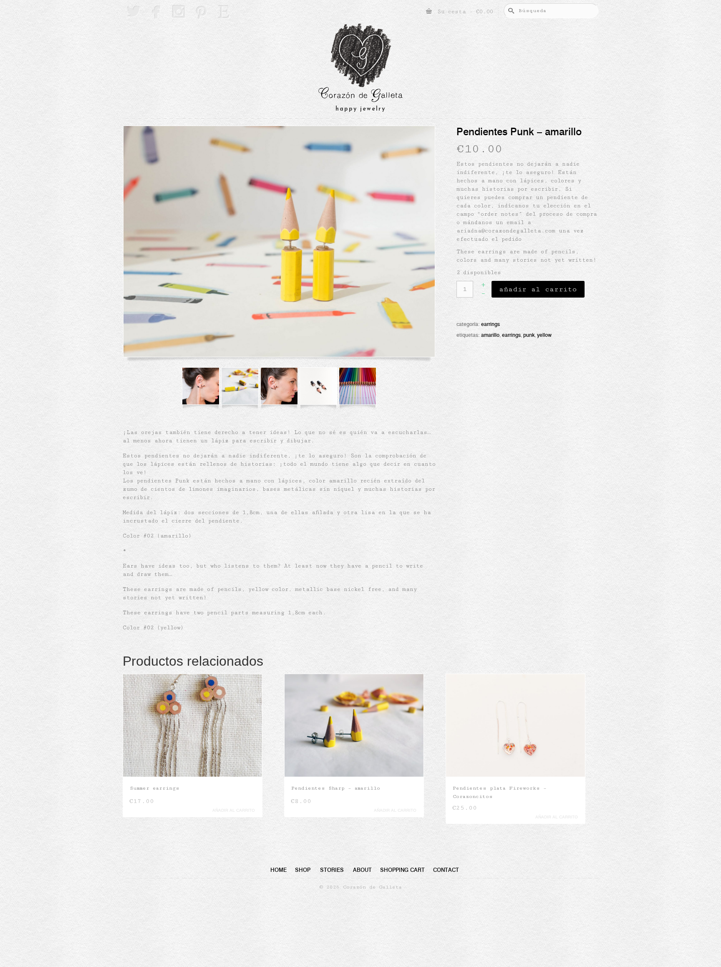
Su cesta (463, 11)
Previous (130, 754)
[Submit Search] (510, 10)
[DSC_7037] (320, 388)
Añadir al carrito (538, 289)
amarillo (490, 335)
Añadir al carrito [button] (259, 810)
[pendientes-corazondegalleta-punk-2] (279, 243)
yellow (544, 335)
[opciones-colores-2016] (360, 388)
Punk (528, 335)
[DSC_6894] (281, 388)
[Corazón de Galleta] (360, 64)
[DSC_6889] (203, 388)
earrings (511, 335)
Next (591, 754)
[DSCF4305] (242, 388)
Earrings (490, 324)
